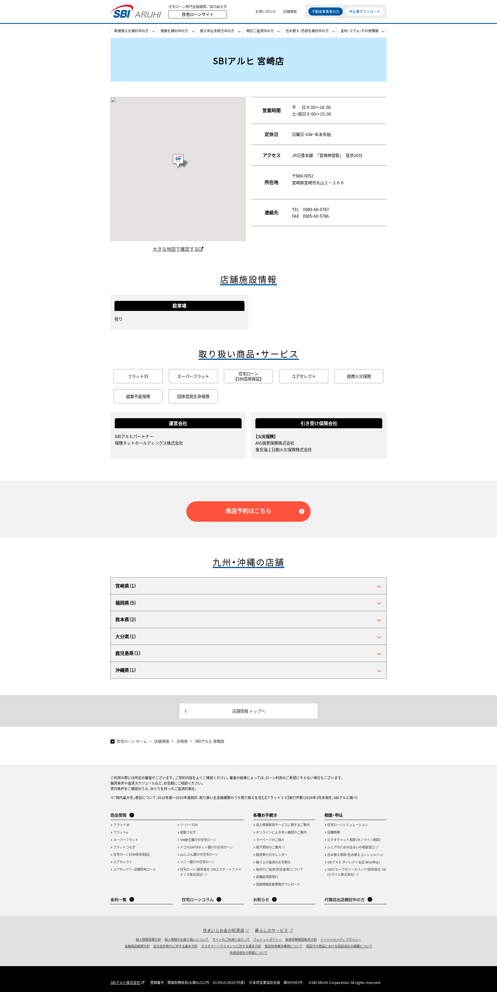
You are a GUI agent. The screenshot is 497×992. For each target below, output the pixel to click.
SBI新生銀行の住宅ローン (198, 839)
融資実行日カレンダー (272, 854)
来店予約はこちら (248, 510)
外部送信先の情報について (248, 952)
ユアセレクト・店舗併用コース (134, 869)
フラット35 (121, 824)
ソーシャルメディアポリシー (340, 939)
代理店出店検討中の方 (344, 899)
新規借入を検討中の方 (131, 30)
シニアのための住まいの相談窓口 (351, 847)
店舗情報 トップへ (248, 711)
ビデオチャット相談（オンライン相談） (354, 839)
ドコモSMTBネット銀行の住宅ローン (206, 847)
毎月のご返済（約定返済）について (279, 869)
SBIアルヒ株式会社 (125, 982)
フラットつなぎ (124, 847)
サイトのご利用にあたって (231, 939)
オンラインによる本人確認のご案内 (281, 832)
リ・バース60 (189, 824)
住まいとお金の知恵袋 (223, 930)
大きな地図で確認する (176, 248)
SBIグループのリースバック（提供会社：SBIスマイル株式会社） (356, 872)
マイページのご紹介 (270, 839)
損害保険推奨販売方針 (301, 939)
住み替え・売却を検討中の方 (307, 30)
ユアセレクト (122, 861)
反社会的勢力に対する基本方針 (175, 946)
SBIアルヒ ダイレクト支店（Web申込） (353, 862)
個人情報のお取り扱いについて (187, 939)
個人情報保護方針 (148, 939)
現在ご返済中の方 (260, 30)
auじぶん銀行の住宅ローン (199, 854)
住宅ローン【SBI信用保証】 (131, 854)
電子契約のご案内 (268, 847)
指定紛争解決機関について (284, 946)
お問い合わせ (265, 11)
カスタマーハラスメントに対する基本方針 (231, 946)
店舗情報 (290, 11)
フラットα (120, 832)
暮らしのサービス (271, 930)
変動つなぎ (188, 832)
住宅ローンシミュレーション (347, 824)
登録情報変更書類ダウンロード (278, 884)
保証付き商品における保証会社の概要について (339, 946)
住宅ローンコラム (198, 899)
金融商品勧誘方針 (137, 946)
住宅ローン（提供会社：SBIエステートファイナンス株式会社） (210, 872)
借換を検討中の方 (174, 30)
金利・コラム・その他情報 (360, 30)
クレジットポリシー (267, 939)
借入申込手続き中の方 (217, 30)
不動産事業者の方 (325, 11)
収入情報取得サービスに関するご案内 (283, 824)
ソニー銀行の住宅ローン (197, 861)
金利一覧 (118, 899)
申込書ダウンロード (364, 11)
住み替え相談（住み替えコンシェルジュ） (355, 854)
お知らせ (261, 899)
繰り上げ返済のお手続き (273, 862)
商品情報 (118, 815)
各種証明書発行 (267, 876)
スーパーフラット (125, 839)
